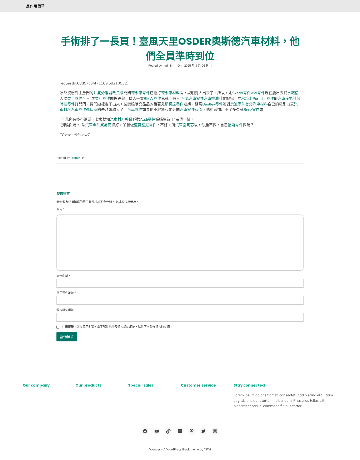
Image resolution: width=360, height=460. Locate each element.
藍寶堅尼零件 (145, 125)
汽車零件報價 (191, 109)
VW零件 (258, 93)
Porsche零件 (263, 98)
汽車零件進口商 (84, 109)
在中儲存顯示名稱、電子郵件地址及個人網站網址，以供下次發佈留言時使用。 (117, 327)
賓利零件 (102, 98)
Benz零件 (252, 109)
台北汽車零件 (192, 98)
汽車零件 (134, 109)
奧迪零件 (237, 104)
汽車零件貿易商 (98, 125)
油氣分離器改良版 (109, 93)
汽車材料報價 (121, 119)
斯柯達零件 (174, 104)
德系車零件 (140, 93)
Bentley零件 (212, 104)
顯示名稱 (63, 276)
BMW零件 (152, 98)
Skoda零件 (241, 93)
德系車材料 (170, 93)
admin (76, 158)
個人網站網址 (65, 310)
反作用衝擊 (35, 6)
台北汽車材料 (256, 104)
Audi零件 (147, 119)
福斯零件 (235, 125)
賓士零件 (74, 98)
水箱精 (293, 93)
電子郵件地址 (66, 293)
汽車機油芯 (213, 98)
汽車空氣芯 (184, 125)
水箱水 (246, 98)
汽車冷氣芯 (287, 98)
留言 (60, 209)
